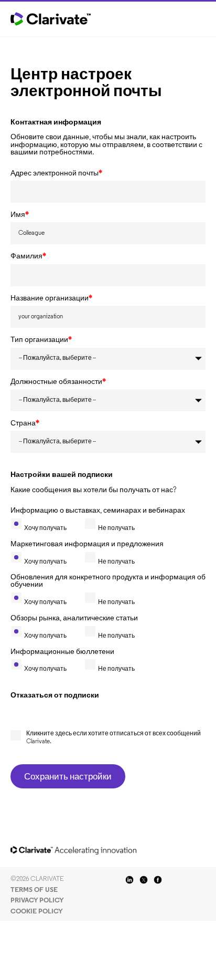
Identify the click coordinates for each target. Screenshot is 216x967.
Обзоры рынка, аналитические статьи (74, 618)
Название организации (51, 299)
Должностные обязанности (58, 382)
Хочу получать (45, 528)
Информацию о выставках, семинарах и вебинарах (97, 511)
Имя (19, 215)
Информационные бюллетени (62, 652)
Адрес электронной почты (56, 174)
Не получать (116, 528)
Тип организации (41, 340)
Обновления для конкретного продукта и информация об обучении (108, 581)
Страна (24, 424)
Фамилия (28, 257)
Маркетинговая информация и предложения (87, 544)
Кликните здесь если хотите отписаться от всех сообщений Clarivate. (113, 737)
